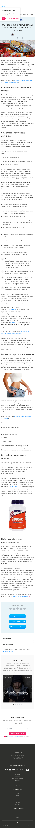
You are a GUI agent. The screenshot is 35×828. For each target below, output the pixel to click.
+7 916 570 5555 (17, 752)
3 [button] (17, 704)
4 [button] (19, 704)
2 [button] (15, 704)
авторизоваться (8, 651)
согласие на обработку (14, 736)
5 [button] (21, 704)
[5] (24, 608)
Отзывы (17, 795)
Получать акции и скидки (17, 733)
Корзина (17, 817)
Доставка (17, 800)
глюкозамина (11, 310)
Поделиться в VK (16, 616)
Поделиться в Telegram (18, 626)
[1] (10, 608)
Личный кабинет (17, 812)
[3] (17, 608)
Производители (17, 782)
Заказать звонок (17, 761)
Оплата (17, 797)
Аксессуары (17, 780)
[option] (17, 689)
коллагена (13, 322)
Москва (3, 6)
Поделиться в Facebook (18, 621)
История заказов (18, 815)
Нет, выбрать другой (13, 18)
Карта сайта (17, 804)
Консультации (17, 785)
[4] (21, 608)
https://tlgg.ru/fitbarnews (20, 596)
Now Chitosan (14, 487)
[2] (13, 608)
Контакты (17, 802)
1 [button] (13, 704)
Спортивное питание (17, 778)
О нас (17, 793)
